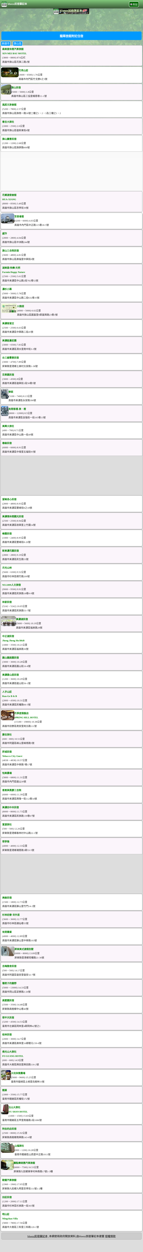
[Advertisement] (71, 22)
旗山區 (18, 43)
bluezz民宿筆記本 (17, 4)
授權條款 (110, 1236)
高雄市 (6, 43)
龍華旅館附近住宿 (71, 36)
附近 (135, 4)
